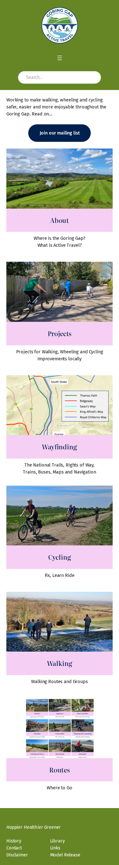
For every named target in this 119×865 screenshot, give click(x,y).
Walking (59, 663)
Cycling (59, 557)
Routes (59, 769)
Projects (59, 333)
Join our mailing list (60, 133)
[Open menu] (59, 58)
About (59, 220)
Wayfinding (59, 446)
